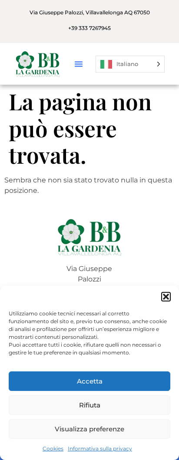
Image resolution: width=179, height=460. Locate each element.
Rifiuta (89, 405)
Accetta (90, 381)
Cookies (53, 448)
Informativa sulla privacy (100, 448)
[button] (166, 296)
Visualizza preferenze (89, 429)
